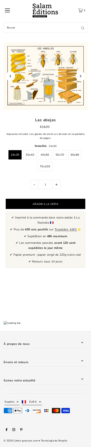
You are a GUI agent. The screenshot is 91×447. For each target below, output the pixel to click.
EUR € (33, 401)
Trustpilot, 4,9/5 (66, 229)
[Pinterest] (21, 430)
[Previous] (10, 76)
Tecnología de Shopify (54, 440)
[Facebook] (6, 430)
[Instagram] (13, 430)
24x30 (15, 155)
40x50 (45, 155)
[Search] (83, 28)
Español (9, 401)
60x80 (75, 155)
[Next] (80, 76)
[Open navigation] (7, 10)
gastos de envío (43, 134)
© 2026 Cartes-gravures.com (21, 440)
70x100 (45, 166)
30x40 (30, 155)
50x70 (60, 155)
